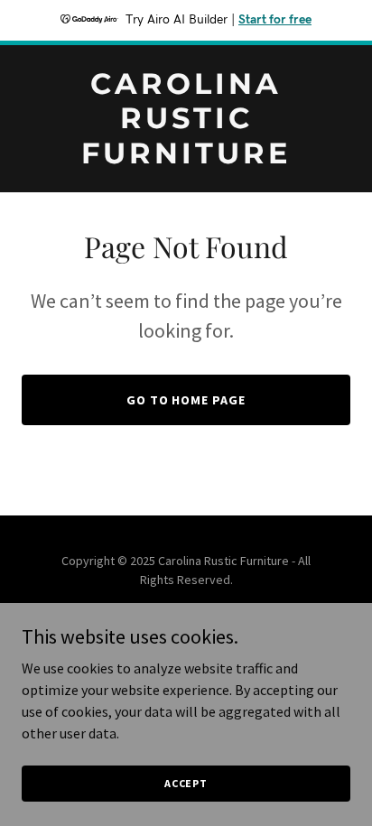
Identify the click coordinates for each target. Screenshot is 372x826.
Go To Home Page (186, 400)
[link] (186, 158)
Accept (186, 783)
